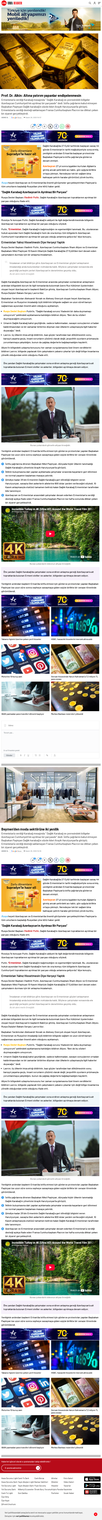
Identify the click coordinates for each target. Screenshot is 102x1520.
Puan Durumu (40, 1485)
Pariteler (55, 1493)
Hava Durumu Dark (9, 1482)
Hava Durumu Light (9, 1478)
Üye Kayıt (5, 1500)
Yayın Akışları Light (26, 1482)
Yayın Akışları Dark (26, 1485)
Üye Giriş (5, 1497)
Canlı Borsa (39, 1478)
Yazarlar (67, 1485)
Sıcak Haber (69, 1493)
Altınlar (54, 1478)
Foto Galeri (68, 1478)
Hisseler (54, 1485)
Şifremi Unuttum (8, 1504)
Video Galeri (69, 1482)
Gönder (9, 755)
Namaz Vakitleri (41, 1482)
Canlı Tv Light (7, 1493)
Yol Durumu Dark (8, 1489)
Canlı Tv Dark (23, 1478)
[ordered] (36, 755)
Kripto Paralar (57, 1489)
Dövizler (54, 1482)
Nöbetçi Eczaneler (26, 1489)
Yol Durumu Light (8, 1485)
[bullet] (39, 755)
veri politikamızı (22, 1516)
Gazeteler (68, 1489)
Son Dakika (22, 1493)
